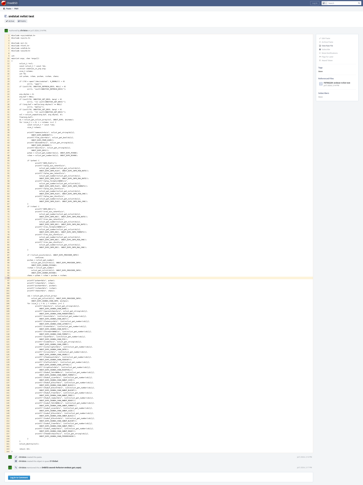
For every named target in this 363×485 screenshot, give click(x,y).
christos (24, 30)
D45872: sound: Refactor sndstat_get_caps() (61, 467)
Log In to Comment (19, 477)
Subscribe (326, 49)
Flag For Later (327, 56)
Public (23, 21)
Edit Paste (326, 38)
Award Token (327, 60)
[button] (314, 3)
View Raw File (327, 45)
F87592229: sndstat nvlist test (337, 83)
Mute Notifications (330, 53)
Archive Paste (327, 42)
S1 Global (54, 461)
